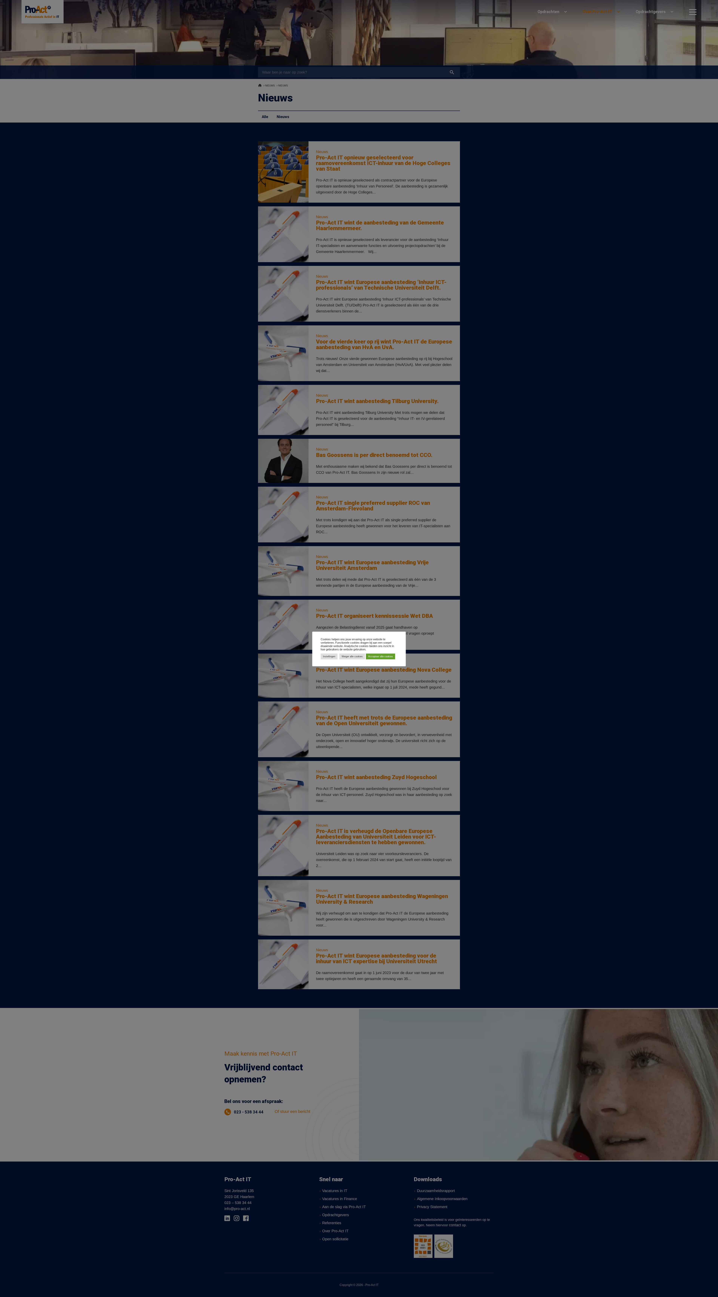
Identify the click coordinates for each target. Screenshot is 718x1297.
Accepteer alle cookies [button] (380, 656)
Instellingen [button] (329, 656)
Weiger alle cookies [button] (352, 656)
